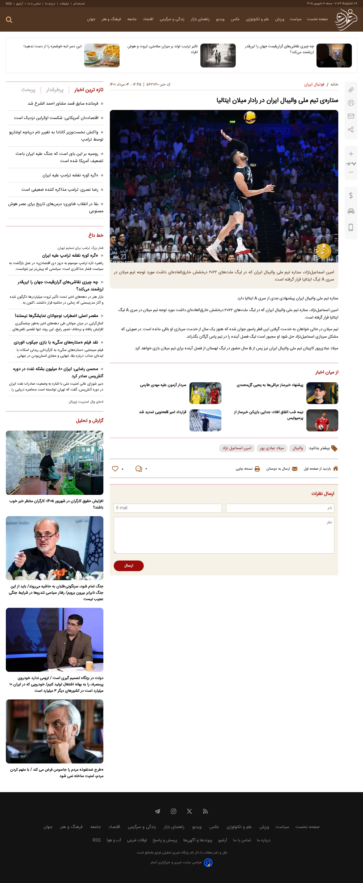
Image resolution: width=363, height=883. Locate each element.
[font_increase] (351, 154)
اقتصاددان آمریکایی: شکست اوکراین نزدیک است (56, 118)
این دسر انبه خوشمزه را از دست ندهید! (53, 46)
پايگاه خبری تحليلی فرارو (171, 853)
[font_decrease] (351, 172)
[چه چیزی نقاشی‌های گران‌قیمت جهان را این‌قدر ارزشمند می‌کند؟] (334, 55)
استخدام (79, 4)
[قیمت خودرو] (351, 212)
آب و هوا (114, 840)
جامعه (132, 19)
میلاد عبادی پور (272, 448)
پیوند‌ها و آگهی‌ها (197, 840)
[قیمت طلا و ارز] (351, 197)
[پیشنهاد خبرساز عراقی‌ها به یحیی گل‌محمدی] (322, 393)
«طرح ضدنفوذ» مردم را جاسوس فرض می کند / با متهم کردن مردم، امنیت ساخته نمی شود (56, 773)
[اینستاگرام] (173, 811)
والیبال (298, 448)
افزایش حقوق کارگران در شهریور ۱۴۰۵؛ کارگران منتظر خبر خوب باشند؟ (56, 504)
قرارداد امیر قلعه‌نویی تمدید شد (162, 412)
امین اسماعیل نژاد (236, 448)
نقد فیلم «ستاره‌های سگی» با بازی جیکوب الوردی (56, 342)
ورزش (279, 19)
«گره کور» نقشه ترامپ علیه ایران (70, 175)
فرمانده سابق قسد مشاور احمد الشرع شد (63, 103)
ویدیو (221, 19)
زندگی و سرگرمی (172, 19)
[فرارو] (345, 19)
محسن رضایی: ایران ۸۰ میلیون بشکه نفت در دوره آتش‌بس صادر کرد (58, 373)
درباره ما (50, 4)
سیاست (296, 19)
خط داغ (95, 236)
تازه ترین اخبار (88, 90)
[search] (9, 19)
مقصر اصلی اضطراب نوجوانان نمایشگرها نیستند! (56, 316)
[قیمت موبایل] (351, 228)
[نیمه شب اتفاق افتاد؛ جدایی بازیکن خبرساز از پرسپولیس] (322, 420)
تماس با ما (34, 4)
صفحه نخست (317, 19)
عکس (236, 19)
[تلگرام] (157, 811)
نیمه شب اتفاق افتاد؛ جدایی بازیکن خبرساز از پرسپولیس (268, 415)
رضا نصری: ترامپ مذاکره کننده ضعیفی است (60, 189)
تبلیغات (64, 4)
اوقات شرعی (137, 840)
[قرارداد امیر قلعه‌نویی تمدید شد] (205, 420)
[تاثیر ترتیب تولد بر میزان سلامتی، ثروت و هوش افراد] (218, 55)
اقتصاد (148, 19)
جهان (91, 19)
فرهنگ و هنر (112, 19)
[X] (189, 811)
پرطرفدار (55, 90)
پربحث (28, 90)
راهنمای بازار (201, 19)
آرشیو (19, 4)
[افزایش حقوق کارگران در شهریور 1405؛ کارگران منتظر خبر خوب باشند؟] (54, 463)
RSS (9, 4)
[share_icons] (350, 129)
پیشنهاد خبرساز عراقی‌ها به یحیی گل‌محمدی (270, 385)
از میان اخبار (327, 373)
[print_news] (351, 103)
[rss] (205, 811)
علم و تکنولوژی (258, 19)
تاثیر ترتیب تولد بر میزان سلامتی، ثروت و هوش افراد (163, 49)
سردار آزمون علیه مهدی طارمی (163, 385)
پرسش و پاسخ (165, 840)
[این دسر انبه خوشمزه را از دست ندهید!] (102, 55)
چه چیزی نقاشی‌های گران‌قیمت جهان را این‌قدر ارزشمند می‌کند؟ (279, 49)
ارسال (128, 566)
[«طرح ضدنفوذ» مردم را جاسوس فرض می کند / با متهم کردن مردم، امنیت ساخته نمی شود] (54, 731)
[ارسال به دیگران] (351, 116)
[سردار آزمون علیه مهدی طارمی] (205, 393)
